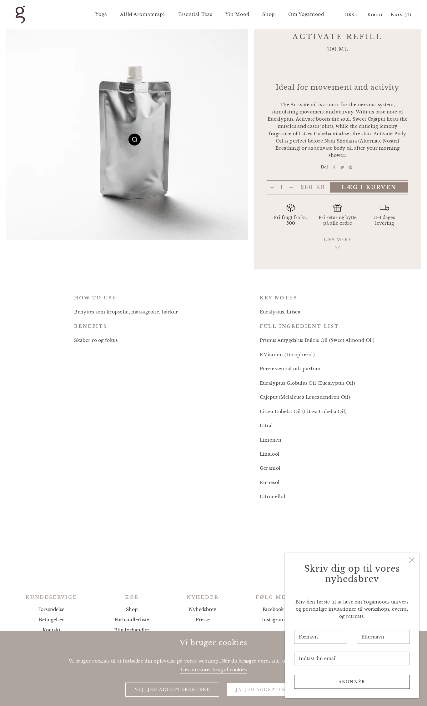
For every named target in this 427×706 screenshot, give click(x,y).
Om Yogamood (306, 14)
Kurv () (401, 15)
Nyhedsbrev (202, 609)
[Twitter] (342, 167)
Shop (268, 14)
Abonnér (352, 681)
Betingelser (51, 620)
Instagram (273, 620)
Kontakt (51, 630)
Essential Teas (195, 14)
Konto (374, 15)
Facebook (273, 609)
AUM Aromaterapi (142, 14)
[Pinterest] (350, 167)
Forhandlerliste (132, 620)
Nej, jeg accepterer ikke (172, 689)
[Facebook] (334, 167)
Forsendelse (51, 609)
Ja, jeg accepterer (264, 689)
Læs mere (338, 240)
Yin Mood (237, 14)
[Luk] (411, 560)
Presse (203, 620)
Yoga (101, 14)
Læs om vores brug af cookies (213, 670)
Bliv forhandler (131, 630)
